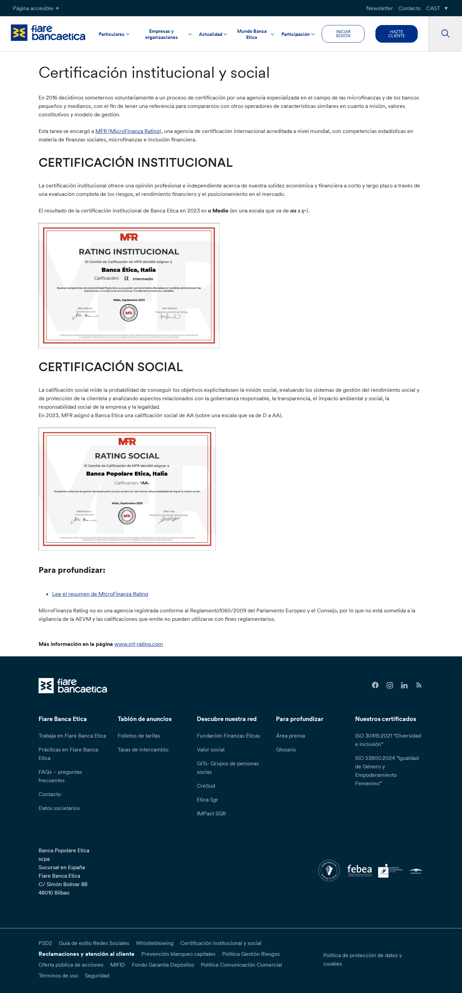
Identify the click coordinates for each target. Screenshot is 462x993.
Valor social (211, 749)
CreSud (206, 785)
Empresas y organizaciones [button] (161, 34)
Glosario (286, 749)
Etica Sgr (207, 799)
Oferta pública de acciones (71, 964)
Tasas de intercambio (143, 749)
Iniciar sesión (343, 33)
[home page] (48, 32)
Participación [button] (295, 34)
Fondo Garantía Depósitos (163, 964)
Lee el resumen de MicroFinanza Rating (100, 593)
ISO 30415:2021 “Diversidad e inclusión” (388, 739)
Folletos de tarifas (139, 735)
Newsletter (379, 8)
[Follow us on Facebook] (375, 685)
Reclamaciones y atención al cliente (87, 953)
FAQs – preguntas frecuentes (60, 776)
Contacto (409, 8)
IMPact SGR (211, 813)
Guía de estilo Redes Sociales (94, 943)
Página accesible (33, 8)
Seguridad (97, 975)
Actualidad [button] (210, 34)
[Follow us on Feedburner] (418, 685)
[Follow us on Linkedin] (404, 685)
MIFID (117, 964)
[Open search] (445, 33)
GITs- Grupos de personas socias (228, 767)
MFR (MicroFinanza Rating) (128, 131)
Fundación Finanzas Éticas (228, 735)
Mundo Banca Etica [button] (252, 34)
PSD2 (45, 943)
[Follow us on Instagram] (389, 685)
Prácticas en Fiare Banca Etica (68, 753)
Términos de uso (58, 975)
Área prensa (290, 735)
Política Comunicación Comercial (241, 964)
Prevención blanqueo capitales (178, 953)
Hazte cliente (396, 33)
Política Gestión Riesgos (251, 953)
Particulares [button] (111, 34)
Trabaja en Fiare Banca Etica (72, 735)
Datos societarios (59, 808)
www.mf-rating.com (138, 643)
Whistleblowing (155, 943)
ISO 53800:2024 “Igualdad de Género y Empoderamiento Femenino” (387, 770)
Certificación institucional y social (220, 943)
